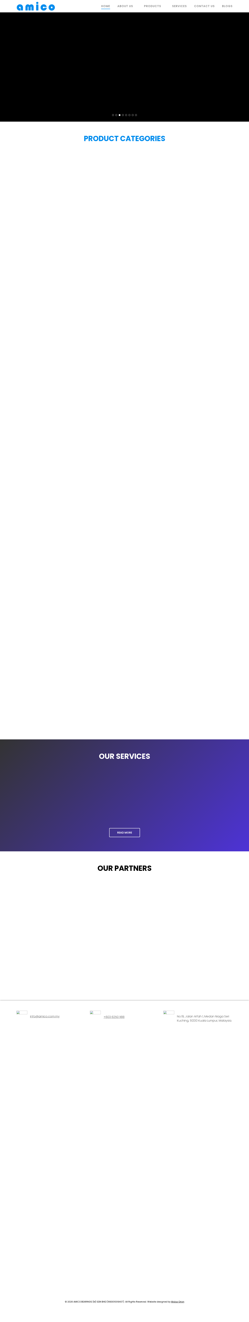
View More (29, 83)
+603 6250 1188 (114, 1017)
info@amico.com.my (45, 1016)
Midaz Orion (177, 1301)
